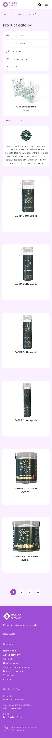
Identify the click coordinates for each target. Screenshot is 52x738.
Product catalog (19, 14)
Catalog (7, 659)
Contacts (8, 679)
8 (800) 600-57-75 (12, 708)
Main (5, 14)
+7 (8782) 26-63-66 (13, 700)
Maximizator (17, 730)
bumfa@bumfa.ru (12, 717)
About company (12, 655)
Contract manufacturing (16, 667)
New (7, 120)
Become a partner (13, 671)
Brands (24, 120)
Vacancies (8, 675)
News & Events (11, 663)
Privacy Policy (9, 634)
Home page (9, 651)
